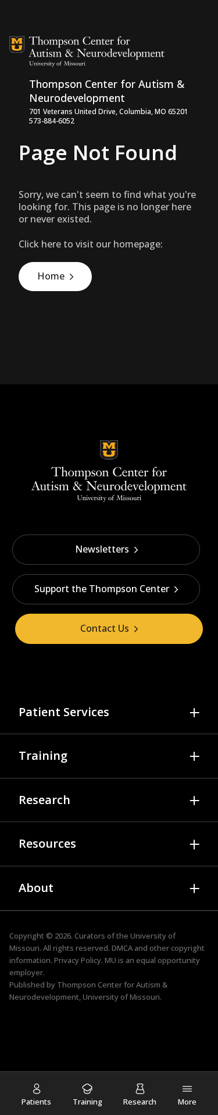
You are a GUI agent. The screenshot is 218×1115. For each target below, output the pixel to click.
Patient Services (64, 712)
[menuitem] (36, 1094)
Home (51, 276)
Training (43, 755)
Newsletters (102, 549)
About (36, 887)
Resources (47, 843)
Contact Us (104, 628)
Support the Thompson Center (101, 588)
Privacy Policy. (78, 960)
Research (44, 800)
